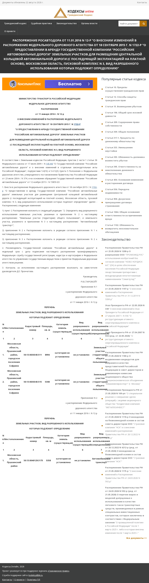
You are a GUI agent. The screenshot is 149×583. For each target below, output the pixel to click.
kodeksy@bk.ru (36, 575)
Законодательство (66, 23)
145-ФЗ (49, 163)
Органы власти (89, 23)
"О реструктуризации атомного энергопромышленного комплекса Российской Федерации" (124, 339)
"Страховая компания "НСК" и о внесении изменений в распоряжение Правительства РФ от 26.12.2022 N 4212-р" (124, 425)
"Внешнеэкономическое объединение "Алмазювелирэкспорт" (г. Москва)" (124, 368)
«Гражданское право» (58, 570)
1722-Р (77, 124)
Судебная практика (41, 23)
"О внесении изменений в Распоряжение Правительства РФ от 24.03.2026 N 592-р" (124, 474)
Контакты (142, 2)
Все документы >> (136, 538)
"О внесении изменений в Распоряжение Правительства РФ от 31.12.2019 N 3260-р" (124, 292)
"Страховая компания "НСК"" (124, 453)
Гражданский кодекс (15, 23)
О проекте (9, 31)
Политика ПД (33, 579)
